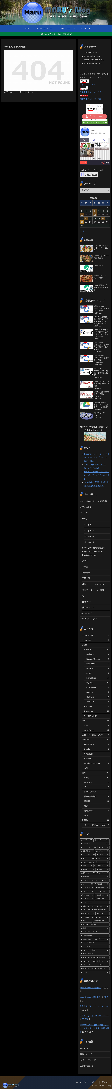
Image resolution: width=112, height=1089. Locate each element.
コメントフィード (88, 1060)
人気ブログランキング (89, 92)
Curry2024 (89, 536)
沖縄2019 (86, 602)
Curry (84, 519)
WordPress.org (86, 1066)
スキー (85, 561)
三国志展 (86, 572)
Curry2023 (89, 530)
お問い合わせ (86, 507)
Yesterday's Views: (92, 60)
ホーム (78, 1082)
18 (86, 218)
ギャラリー (85, 513)
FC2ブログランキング (89, 99)
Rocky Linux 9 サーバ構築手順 (93, 501)
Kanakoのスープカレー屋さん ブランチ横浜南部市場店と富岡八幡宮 (94, 1028)
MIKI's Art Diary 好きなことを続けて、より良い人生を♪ (97, 475)
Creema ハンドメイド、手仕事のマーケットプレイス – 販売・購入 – (96, 457)
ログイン (84, 1048)
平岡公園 (86, 578)
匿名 (106, 997)
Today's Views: (90, 56)
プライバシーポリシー (90, 619)
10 (82, 215)
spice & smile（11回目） (90, 988)
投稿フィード (86, 1054)
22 (103, 218)
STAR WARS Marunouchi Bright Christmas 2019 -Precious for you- (93, 551)
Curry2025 (89, 542)
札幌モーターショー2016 (93, 584)
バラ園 (85, 567)
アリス (85, 1019)
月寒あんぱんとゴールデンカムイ (94, 1006)
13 (95, 215)
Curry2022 (89, 524)
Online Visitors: (91, 53)
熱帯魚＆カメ (88, 607)
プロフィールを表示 (95, 158)
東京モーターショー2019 (93, 590)
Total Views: (89, 63)
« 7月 (82, 231)
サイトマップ (86, 613)
